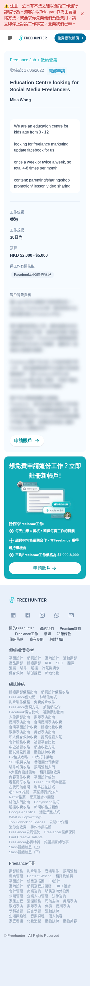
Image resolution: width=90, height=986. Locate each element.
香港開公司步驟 (46, 762)
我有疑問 (37, 639)
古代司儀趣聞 (19, 787)
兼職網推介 (51, 707)
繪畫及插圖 (35, 881)
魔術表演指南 (19, 722)
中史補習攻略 (19, 747)
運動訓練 (52, 911)
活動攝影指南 (53, 712)
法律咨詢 (59, 896)
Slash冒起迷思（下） (25, 852)
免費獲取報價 (68, 38)
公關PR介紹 (58, 822)
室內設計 (52, 658)
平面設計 (16, 658)
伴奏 (48, 906)
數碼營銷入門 (44, 767)
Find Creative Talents (25, 837)
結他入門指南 (19, 802)
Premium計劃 (70, 628)
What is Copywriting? (25, 817)
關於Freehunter (21, 628)
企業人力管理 (37, 896)
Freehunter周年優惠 (50, 782)
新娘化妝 (52, 673)
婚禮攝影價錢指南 (23, 692)
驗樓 (34, 668)
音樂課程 (37, 916)
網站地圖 (57, 639)
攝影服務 (16, 871)
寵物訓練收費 (44, 752)
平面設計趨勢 (44, 777)
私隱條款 (64, 634)
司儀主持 (52, 901)
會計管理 (16, 891)
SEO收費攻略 (19, 762)
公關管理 (16, 896)
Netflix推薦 (17, 797)
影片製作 (34, 871)
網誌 (47, 634)
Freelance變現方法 (24, 707)
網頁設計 (34, 658)
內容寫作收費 (19, 777)
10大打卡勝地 (42, 757)
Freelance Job (23, 60)
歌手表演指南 (19, 732)
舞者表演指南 (44, 732)
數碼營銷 (70, 871)
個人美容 (55, 916)
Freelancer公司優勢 (24, 832)
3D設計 (54, 881)
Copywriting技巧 (47, 802)
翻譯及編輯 (64, 876)
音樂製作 (52, 871)
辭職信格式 (48, 697)
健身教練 (16, 673)
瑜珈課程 (34, 673)
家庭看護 (16, 921)
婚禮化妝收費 (51, 727)
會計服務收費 (19, 742)
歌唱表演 (16, 906)
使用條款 (17, 639)
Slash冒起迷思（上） (25, 847)
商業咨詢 (34, 891)
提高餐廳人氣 (51, 737)
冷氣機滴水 (51, 668)
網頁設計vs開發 (42, 797)
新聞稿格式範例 (46, 807)
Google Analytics (22, 812)
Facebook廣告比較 (24, 712)
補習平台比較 (44, 742)
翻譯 (70, 663)
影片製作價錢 (19, 702)
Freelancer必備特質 (24, 842)
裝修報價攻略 (19, 767)
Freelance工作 (26, 634)
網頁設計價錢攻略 (55, 692)
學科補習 (16, 911)
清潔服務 (34, 901)
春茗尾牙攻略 (19, 782)
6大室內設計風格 (22, 772)
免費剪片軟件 (44, 702)
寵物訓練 (52, 921)
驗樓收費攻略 (19, 807)
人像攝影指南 (19, 717)
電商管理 (16, 876)
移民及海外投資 (57, 891)
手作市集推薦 (41, 827)
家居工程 (16, 901)
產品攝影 (16, 663)
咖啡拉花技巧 (44, 787)
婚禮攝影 (34, 663)
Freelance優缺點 (22, 697)
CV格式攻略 (18, 757)
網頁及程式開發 (39, 886)
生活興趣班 (17, 916)
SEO (59, 663)
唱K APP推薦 (19, 792)
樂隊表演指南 (44, 717)
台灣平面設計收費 (23, 727)
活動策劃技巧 (49, 812)
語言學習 (34, 911)
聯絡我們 (47, 628)
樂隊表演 (34, 906)
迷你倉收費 (17, 827)
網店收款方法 (44, 747)
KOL (48, 663)
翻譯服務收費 (50, 772)
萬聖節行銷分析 (45, 792)
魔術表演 (63, 906)
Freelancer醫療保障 (60, 832)
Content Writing (39, 876)
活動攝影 (70, 658)
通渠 (12, 668)
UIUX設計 (63, 886)
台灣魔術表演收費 (48, 722)
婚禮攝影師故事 (56, 842)
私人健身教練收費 (23, 737)
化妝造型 (34, 921)
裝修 (23, 668)
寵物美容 (70, 921)
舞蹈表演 (70, 901)
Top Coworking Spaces (27, 822)
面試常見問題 (19, 752)
